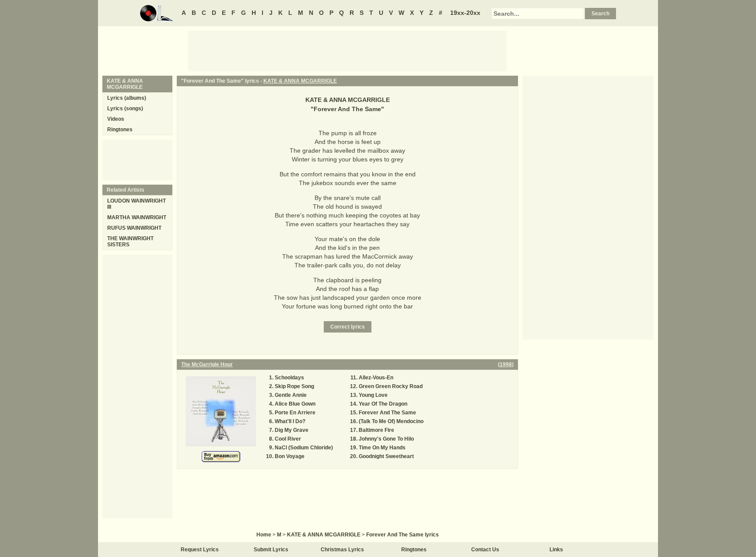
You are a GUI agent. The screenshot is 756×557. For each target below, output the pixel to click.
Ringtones (120, 129)
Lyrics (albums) (126, 98)
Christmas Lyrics (342, 549)
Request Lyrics (200, 549)
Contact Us (485, 549)
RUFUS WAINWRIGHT (134, 228)
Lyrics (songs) (125, 108)
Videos (115, 119)
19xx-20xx (465, 12)
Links (556, 549)
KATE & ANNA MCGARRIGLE (300, 81)
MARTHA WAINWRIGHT (136, 217)
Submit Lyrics (271, 549)
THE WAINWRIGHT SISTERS (130, 241)
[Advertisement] (347, 50)
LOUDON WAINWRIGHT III (136, 204)
